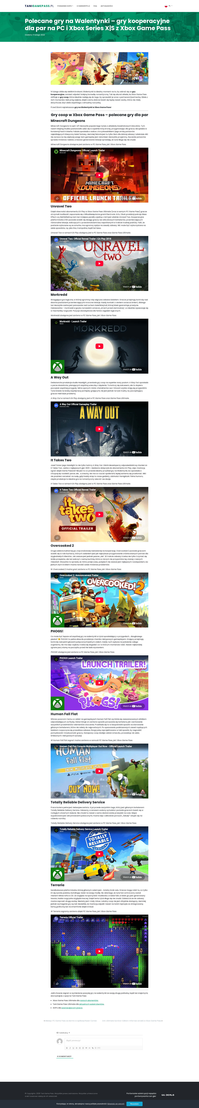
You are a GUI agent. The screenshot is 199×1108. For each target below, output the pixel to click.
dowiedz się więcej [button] (116, 1104)
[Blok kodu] (89, 1048)
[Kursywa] (70, 1048)
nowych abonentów (89, 1000)
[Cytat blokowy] (86, 1048)
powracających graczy (71, 1008)
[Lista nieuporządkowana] (83, 1048)
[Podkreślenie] (73, 1048)
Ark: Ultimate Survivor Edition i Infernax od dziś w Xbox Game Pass (131, 1020)
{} (96, 1048)
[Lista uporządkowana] (79, 1048)
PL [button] (169, 6)
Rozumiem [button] (134, 1104)
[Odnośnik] (92, 1048)
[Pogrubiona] (67, 1048)
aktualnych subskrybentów (91, 1004)
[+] (99, 1048)
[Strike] (76, 1048)
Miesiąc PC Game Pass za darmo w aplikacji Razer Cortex (71, 1020)
